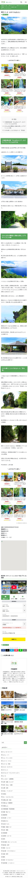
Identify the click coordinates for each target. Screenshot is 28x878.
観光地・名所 (5, 14)
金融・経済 (5, 854)
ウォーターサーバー (7, 751)
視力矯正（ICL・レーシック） (10, 842)
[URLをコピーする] (25, 650)
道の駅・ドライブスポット (9, 851)
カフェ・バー (6, 755)
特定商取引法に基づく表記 (21, 872)
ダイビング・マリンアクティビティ (11, 772)
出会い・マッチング (7, 791)
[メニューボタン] (26, 2)
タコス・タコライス (7, 767)
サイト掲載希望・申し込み (19, 874)
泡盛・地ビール (6, 812)
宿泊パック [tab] (5, 598)
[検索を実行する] (25, 742)
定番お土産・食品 (7, 800)
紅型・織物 (5, 830)
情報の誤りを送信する (22, 523)
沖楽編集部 (14, 669)
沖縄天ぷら (5, 806)
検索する (14, 639)
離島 (4, 857)
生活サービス (6, 824)
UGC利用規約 (6, 874)
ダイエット (5, 770)
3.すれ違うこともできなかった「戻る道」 (15, 130)
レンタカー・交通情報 (8, 779)
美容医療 (5, 833)
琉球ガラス (5, 821)
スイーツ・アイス (7, 761)
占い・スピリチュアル (8, 797)
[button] (3, 650)
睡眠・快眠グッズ (7, 827)
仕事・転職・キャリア (8, 782)
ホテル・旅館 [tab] (14, 598)
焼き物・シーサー (7, 817)
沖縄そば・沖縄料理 (7, 803)
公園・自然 (5, 788)
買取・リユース (6, 848)
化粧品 (4, 793)
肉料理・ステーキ (7, 836)
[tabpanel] (14, 620)
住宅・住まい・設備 (7, 785)
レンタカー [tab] (22, 598)
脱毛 (4, 839)
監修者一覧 (12, 874)
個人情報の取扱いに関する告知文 (9, 870)
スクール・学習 (6, 764)
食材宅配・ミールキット (8, 863)
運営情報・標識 (12, 872)
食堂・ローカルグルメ (8, 860)
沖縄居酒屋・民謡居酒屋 (8, 809)
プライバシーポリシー (21, 870)
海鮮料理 (5, 815)
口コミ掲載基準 (5, 872)
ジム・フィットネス (7, 758)
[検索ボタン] (21, 2)
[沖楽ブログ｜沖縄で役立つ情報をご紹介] (7, 2)
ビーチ (4, 776)
